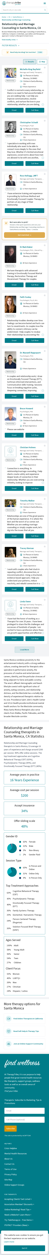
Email (14, 110)
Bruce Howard (26, 408)
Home (4, 17)
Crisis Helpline (10, 1148)
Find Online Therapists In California (28, 1018)
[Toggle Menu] (44, 3)
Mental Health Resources (15, 1153)
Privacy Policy (10, 1174)
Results (31, 61)
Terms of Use (10, 1169)
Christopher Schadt (29, 122)
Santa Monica (17, 17)
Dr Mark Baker (26, 247)
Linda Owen (25, 601)
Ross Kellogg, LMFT (29, 175)
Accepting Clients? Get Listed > (18, 1199)
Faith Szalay (25, 297)
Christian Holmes (28, 447)
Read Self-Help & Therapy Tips (26, 1031)
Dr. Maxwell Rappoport (30, 352)
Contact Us (9, 1164)
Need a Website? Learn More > (17, 1214)
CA (9, 17)
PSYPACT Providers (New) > (16, 1225)
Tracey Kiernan (27, 548)
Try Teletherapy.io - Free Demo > (18, 1220)
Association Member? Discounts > (19, 1204)
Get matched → (24, 235)
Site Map (8, 1179)
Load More (24, 649)
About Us (8, 1158)
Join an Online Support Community (28, 1044)
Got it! (24, 1248)
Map (43, 61)
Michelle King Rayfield (30, 69)
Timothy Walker (27, 500)
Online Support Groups (14, 1184)
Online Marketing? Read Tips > (17, 1209)
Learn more (9, 1241)
